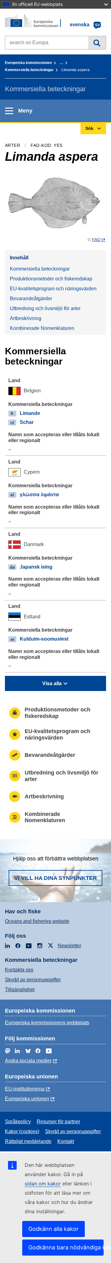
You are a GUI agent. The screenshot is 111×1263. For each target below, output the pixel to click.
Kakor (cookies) (22, 1131)
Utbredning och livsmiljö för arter (45, 308)
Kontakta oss (19, 969)
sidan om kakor (43, 1183)
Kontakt (65, 1141)
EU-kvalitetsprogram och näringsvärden (53, 288)
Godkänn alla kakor (53, 1229)
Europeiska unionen (27, 1098)
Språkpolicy (18, 1121)
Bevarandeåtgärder (31, 298)
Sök (97, 42)
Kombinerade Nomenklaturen (42, 328)
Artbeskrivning (25, 318)
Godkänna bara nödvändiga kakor (66, 1247)
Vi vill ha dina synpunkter (55, 878)
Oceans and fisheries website (37, 921)
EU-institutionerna (24, 1088)
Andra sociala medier (28, 1060)
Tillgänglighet (20, 989)
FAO (96, 239)
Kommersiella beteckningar (29, 70)
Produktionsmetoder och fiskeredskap (51, 278)
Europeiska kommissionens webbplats (47, 1022)
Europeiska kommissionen (28, 63)
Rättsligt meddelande (28, 1141)
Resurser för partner (58, 1121)
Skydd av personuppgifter (33, 979)
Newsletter (69, 945)
